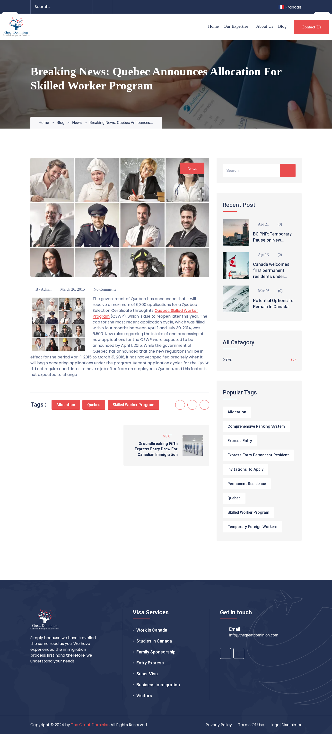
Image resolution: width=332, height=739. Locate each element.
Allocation (65, 404)
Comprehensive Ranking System (256, 426)
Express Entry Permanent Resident (258, 455)
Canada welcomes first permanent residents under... (271, 270)
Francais (293, 7)
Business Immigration (158, 684)
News (192, 168)
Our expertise (236, 26)
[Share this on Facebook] (180, 405)
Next (167, 436)
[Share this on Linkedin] (204, 405)
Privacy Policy (219, 725)
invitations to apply (245, 469)
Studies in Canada (154, 640)
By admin (43, 289)
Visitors (144, 695)
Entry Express (150, 662)
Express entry (239, 440)
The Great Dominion (90, 725)
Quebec (93, 404)
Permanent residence (246, 483)
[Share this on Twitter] (192, 405)
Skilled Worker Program (133, 404)
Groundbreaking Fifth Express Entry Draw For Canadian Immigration (156, 449)
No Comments (104, 289)
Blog (282, 26)
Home (213, 26)
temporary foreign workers (252, 526)
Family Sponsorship (155, 651)
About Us (264, 26)
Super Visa (147, 673)
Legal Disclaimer (286, 725)
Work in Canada (151, 630)
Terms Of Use (251, 725)
